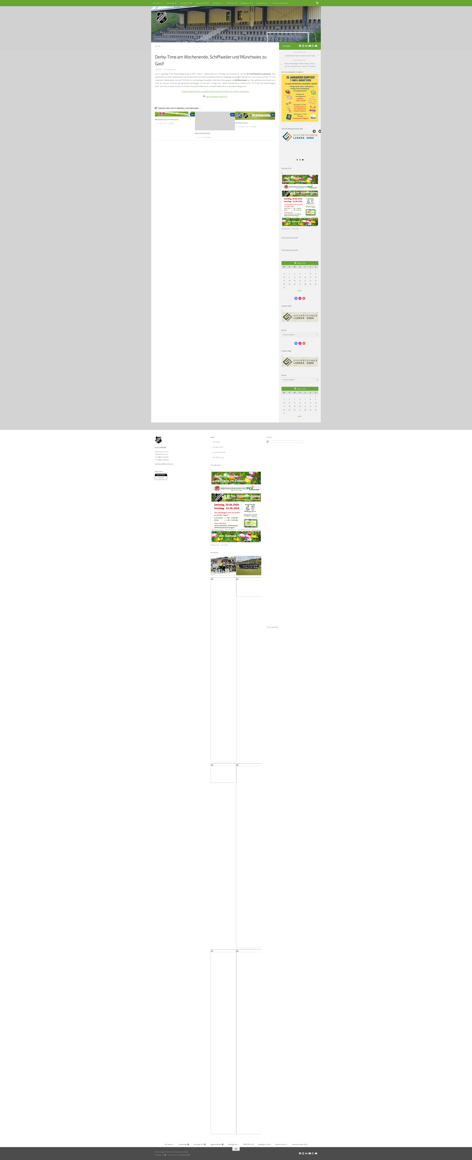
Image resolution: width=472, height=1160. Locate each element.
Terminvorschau (241, 122)
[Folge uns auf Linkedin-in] (306, 46)
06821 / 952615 (163, 457)
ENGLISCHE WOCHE (202, 133)
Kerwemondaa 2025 (280, 3)
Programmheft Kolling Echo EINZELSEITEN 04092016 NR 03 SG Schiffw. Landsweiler (215, 91)
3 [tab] (302, 159)
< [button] (320, 131)
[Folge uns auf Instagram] (313, 46)
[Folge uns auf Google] (303, 46)
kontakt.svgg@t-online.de (164, 463)
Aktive (157, 46)
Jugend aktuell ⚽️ (202, 3)
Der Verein (157, 3)
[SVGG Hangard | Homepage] (161, 18)
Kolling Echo (217, 3)
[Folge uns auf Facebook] (300, 46)
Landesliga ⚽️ (171, 3)
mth (159, 69)
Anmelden (216, 442)
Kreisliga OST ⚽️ (186, 3)
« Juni (299, 290)
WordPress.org (218, 457)
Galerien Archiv (262, 3)
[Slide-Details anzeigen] (299, 144)
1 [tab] (297, 159)
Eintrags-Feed (218, 447)
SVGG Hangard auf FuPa (289, 237)
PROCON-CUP (232, 3)
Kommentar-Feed (219, 452)
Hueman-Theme (185, 1155)
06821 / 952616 (163, 459)
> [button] (314, 131)
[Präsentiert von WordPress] (165, 1155)
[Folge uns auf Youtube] (310, 46)
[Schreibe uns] (316, 46)
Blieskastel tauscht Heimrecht (166, 119)
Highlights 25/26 (247, 3)
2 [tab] (300, 159)
